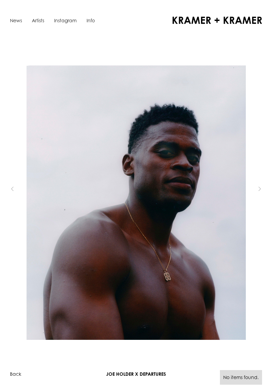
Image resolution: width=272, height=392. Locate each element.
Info (91, 20)
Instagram (65, 20)
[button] (23, 189)
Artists (38, 20)
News (16, 20)
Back (15, 374)
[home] (217, 20)
